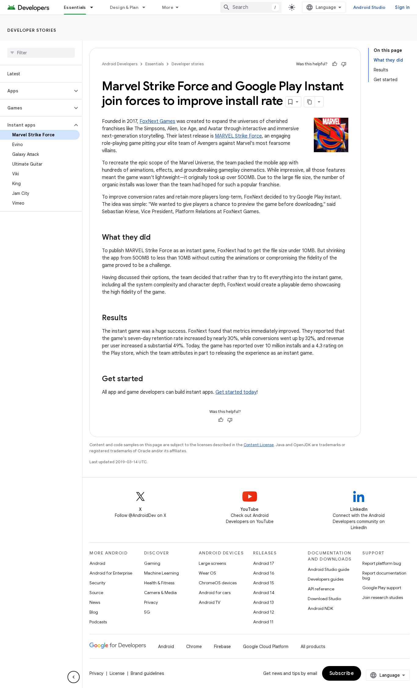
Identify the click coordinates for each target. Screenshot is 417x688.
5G (147, 612)
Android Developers (119, 63)
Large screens (212, 563)
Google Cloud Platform (265, 646)
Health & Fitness (159, 583)
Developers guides (325, 579)
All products (313, 646)
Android (97, 563)
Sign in (402, 7)
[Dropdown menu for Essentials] (94, 7)
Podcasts (98, 622)
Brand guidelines (147, 673)
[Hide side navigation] (73, 677)
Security (97, 583)
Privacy (151, 602)
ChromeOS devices (218, 583)
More (167, 7)
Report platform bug (381, 563)
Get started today (236, 392)
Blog (93, 612)
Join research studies (382, 597)
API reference (321, 589)
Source (96, 592)
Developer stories (31, 30)
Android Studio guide (328, 569)
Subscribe (341, 673)
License (117, 673)
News (94, 602)
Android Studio (369, 7)
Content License (259, 444)
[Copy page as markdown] (309, 102)
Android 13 (263, 602)
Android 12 (263, 612)
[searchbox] (41, 53)
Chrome (194, 646)
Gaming (152, 563)
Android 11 (263, 622)
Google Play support (381, 587)
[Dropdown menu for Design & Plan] (146, 7)
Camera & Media (160, 592)
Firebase (222, 646)
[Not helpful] (343, 64)
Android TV (209, 602)
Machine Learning (161, 573)
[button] (36, 91)
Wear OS (207, 573)
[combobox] (250, 7)
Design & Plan (124, 7)
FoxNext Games (157, 121)
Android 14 (263, 592)
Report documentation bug (384, 575)
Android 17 (263, 563)
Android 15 (263, 583)
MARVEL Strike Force (238, 136)
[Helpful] (334, 64)
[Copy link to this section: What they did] (156, 238)
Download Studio (324, 598)
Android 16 (263, 573)
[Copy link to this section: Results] (133, 318)
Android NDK (320, 608)
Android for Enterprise (110, 573)
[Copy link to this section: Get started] (149, 379)
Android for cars (214, 592)
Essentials (75, 7)
